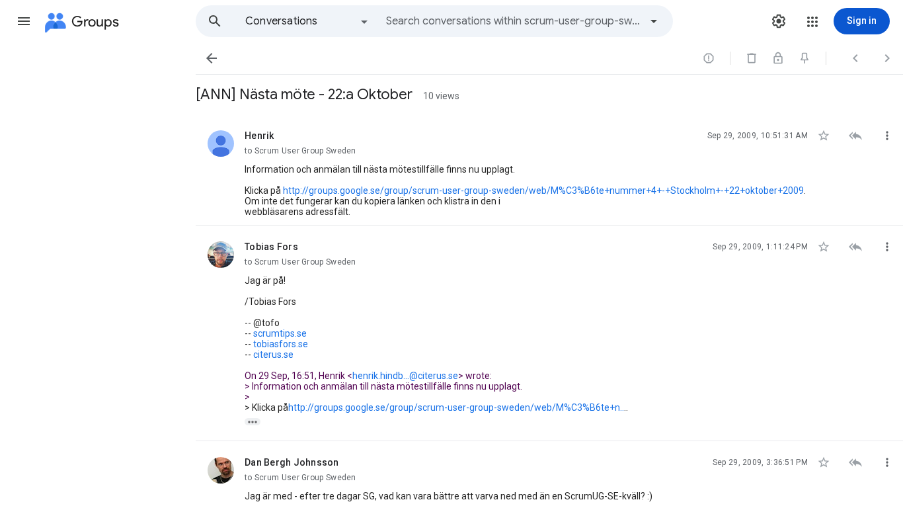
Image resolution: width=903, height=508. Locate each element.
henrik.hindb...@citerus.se (405, 375)
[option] (307, 21)
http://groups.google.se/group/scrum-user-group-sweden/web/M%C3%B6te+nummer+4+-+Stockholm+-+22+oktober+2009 (543, 190)
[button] (24, 21)
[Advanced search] (653, 21)
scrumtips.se (280, 333)
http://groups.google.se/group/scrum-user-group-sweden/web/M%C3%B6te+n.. (456, 407)
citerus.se (273, 354)
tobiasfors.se (280, 344)
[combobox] (513, 21)
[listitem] (549, 170)
